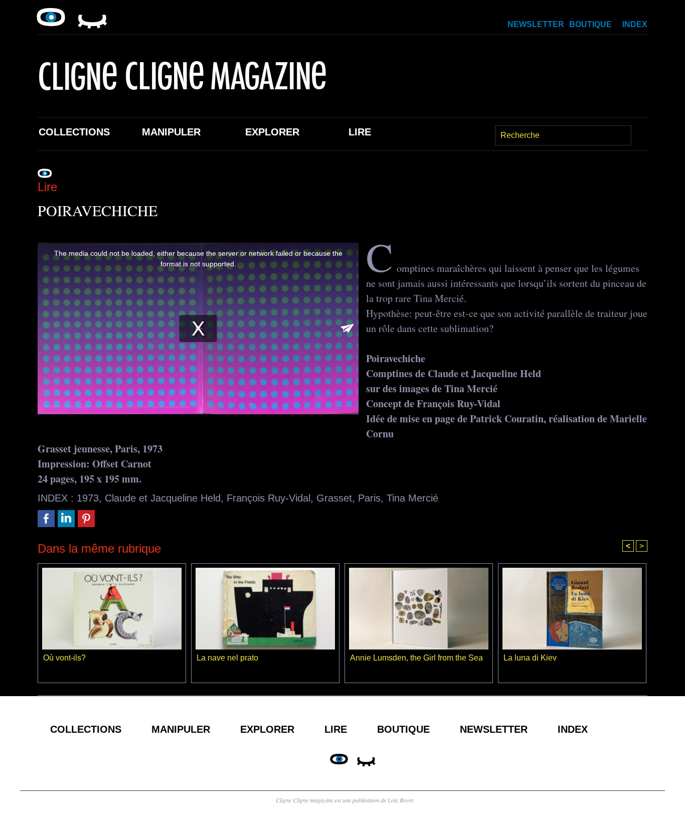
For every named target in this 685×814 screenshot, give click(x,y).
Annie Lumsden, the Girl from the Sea (416, 658)
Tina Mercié (412, 498)
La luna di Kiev (530, 658)
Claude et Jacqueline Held (163, 498)
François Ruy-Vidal (268, 498)
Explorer (272, 131)
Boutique (590, 24)
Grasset (334, 498)
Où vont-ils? (64, 658)
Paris (369, 498)
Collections (74, 131)
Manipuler (171, 131)
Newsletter (535, 24)
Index (634, 24)
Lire (360, 131)
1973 (88, 498)
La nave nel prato (227, 658)
